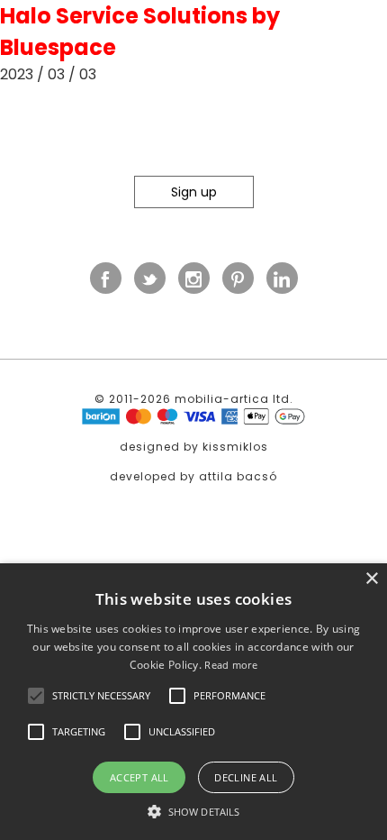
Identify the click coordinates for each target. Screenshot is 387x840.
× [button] (371, 579)
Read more (230, 664)
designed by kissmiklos (194, 446)
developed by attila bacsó (193, 476)
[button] (36, 696)
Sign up (194, 192)
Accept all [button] (139, 777)
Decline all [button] (245, 777)
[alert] (193, 701)
